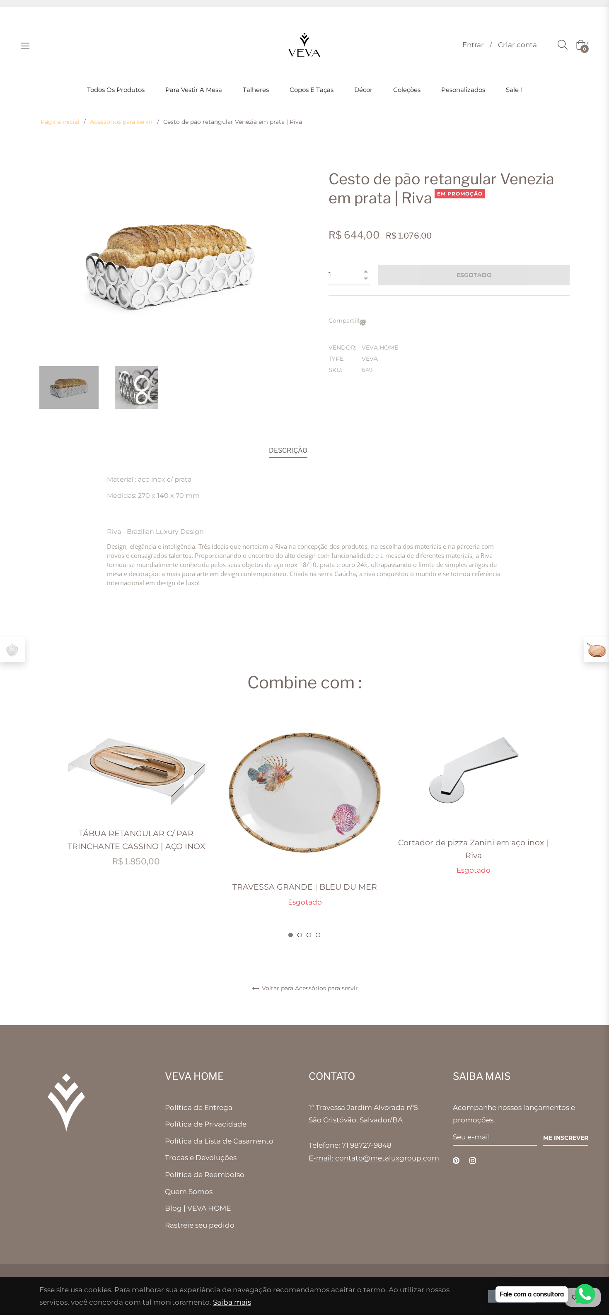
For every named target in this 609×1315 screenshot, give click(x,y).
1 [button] (290, 935)
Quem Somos (189, 1191)
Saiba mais (232, 1302)
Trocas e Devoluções (201, 1157)
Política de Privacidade (206, 1124)
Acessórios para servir (121, 121)
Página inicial (60, 121)
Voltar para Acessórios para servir (309, 988)
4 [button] (318, 935)
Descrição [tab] (288, 450)
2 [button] (299, 935)
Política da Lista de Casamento (219, 1141)
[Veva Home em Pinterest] (456, 1160)
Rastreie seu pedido (199, 1225)
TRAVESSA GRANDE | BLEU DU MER (304, 887)
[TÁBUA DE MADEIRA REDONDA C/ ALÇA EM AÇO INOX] (596, 649)
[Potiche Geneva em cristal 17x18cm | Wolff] (12, 649)
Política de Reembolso (204, 1174)
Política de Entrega (198, 1107)
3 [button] (309, 935)
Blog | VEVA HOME (198, 1208)
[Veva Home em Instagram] (472, 1160)
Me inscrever (565, 1137)
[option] (136, 799)
